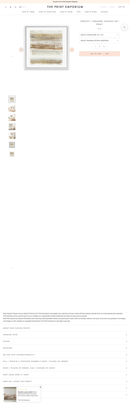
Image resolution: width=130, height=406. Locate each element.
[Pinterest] (20, 7)
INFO (79, 12)
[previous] (21, 49)
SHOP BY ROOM (91, 12)
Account (104, 7)
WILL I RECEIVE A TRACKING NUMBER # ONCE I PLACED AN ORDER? (35, 361)
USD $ (23, 7)
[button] (40, 387)
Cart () (121, 7)
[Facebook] (6, 7)
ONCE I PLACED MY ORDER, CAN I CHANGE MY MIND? (29, 368)
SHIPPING (7, 348)
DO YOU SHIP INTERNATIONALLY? (19, 355)
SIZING (6, 341)
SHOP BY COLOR (66, 12)
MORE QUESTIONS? (12, 395)
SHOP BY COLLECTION (47, 12)
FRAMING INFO (10, 335)
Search (112, 7)
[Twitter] (10, 7)
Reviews (104, 12)
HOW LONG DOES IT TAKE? (16, 375)
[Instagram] (15, 7)
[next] (72, 49)
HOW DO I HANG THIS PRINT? (17, 381)
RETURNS (7, 388)
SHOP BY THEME (28, 12)
